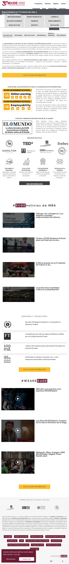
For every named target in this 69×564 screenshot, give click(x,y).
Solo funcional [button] (10, 559)
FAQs (21, 540)
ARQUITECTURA (14, 25)
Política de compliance (53, 545)
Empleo (55, 4)
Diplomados (61, 35)
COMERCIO (54, 17)
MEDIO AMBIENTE (55, 21)
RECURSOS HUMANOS (14, 21)
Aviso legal (8, 536)
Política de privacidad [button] (21, 536)
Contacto (62, 8)
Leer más (17, 554)
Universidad (41, 35)
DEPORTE (34, 25)
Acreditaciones (12, 540)
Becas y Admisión (51, 34)
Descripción (7, 35)
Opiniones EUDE (56, 540)
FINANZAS (34, 21)
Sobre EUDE (52, 8)
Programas (38, 4)
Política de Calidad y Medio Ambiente (37, 540)
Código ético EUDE (37, 545)
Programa (18, 35)
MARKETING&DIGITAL (34, 17)
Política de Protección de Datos (55, 536)
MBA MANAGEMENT (14, 17)
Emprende (36, 8)
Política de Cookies (36, 536)
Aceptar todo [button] (27, 559)
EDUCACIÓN (54, 25)
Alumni (63, 4)
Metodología (29, 35)
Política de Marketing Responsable (18, 545)
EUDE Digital (34, 549)
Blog (44, 8)
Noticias (48, 4)
